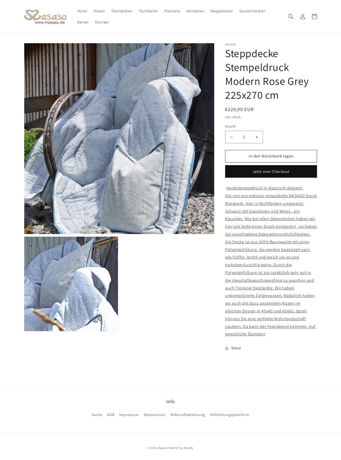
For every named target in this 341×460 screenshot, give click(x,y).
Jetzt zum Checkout (271, 171)
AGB (110, 414)
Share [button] (236, 348)
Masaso (162, 448)
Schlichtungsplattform (229, 414)
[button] (291, 16)
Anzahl (230, 126)
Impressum (129, 414)
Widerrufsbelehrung (187, 414)
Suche (97, 414)
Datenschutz (155, 414)
